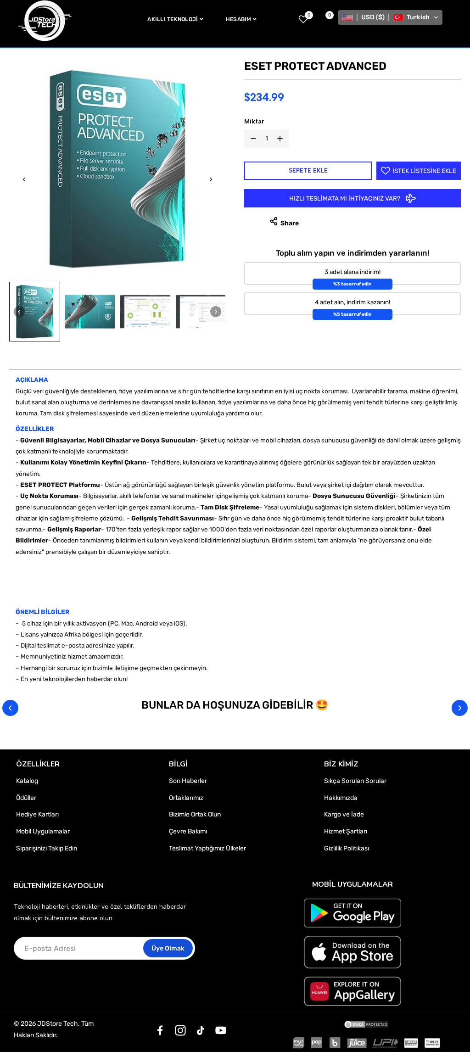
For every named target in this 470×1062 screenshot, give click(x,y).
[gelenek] (160, 1030)
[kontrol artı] (282, 138)
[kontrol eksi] (251, 138)
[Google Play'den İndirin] (352, 913)
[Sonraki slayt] (210, 179)
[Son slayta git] (24, 179)
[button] (390, 17)
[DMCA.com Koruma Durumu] (366, 1024)
